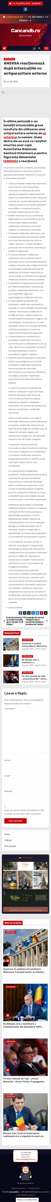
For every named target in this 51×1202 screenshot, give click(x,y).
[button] (40, 48)
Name (8, 760)
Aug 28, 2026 (28, 649)
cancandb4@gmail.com (25, 1159)
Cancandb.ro (25, 31)
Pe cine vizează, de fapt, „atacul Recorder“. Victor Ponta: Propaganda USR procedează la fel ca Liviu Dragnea (24, 1081)
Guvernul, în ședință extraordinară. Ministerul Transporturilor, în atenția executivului (23, 972)
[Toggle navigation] (34, 48)
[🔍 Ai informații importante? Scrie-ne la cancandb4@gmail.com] (25, 1171)
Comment (10, 708)
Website (8, 791)
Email (7, 775)
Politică (8, 840)
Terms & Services (18, 1188)
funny (7, 834)
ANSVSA (11, 161)
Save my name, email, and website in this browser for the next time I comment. (24, 812)
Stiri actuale (9, 59)
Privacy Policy (34, 1188)
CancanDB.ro (14, 1192)
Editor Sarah (40, 649)
